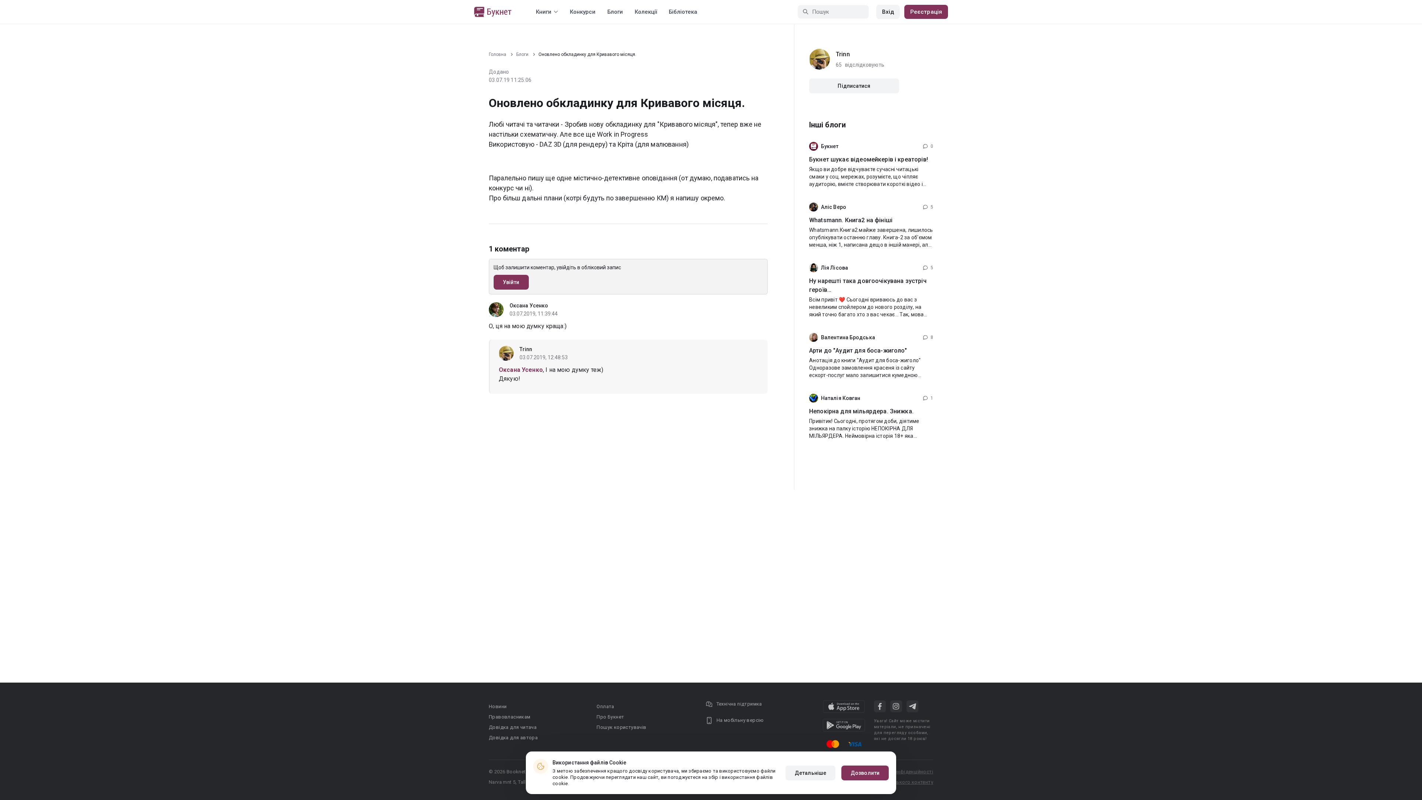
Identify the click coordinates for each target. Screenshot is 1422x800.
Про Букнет (610, 717)
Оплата (605, 706)
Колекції (646, 12)
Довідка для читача (513, 727)
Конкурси (582, 12)
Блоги (615, 12)
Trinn (526, 349)
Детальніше (810, 773)
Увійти (511, 282)
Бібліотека (683, 12)
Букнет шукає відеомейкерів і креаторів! (868, 159)
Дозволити (865, 773)
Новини (498, 706)
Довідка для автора (513, 737)
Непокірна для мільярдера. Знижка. (861, 411)
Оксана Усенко (529, 306)
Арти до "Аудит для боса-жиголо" (858, 350)
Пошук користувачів (621, 727)
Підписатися (854, 86)
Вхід (888, 12)
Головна (497, 54)
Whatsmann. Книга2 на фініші (850, 220)
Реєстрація (926, 12)
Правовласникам (510, 717)
